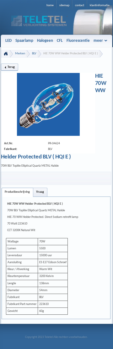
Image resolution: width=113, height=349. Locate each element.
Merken (20, 53)
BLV (34, 53)
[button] (9, 67)
